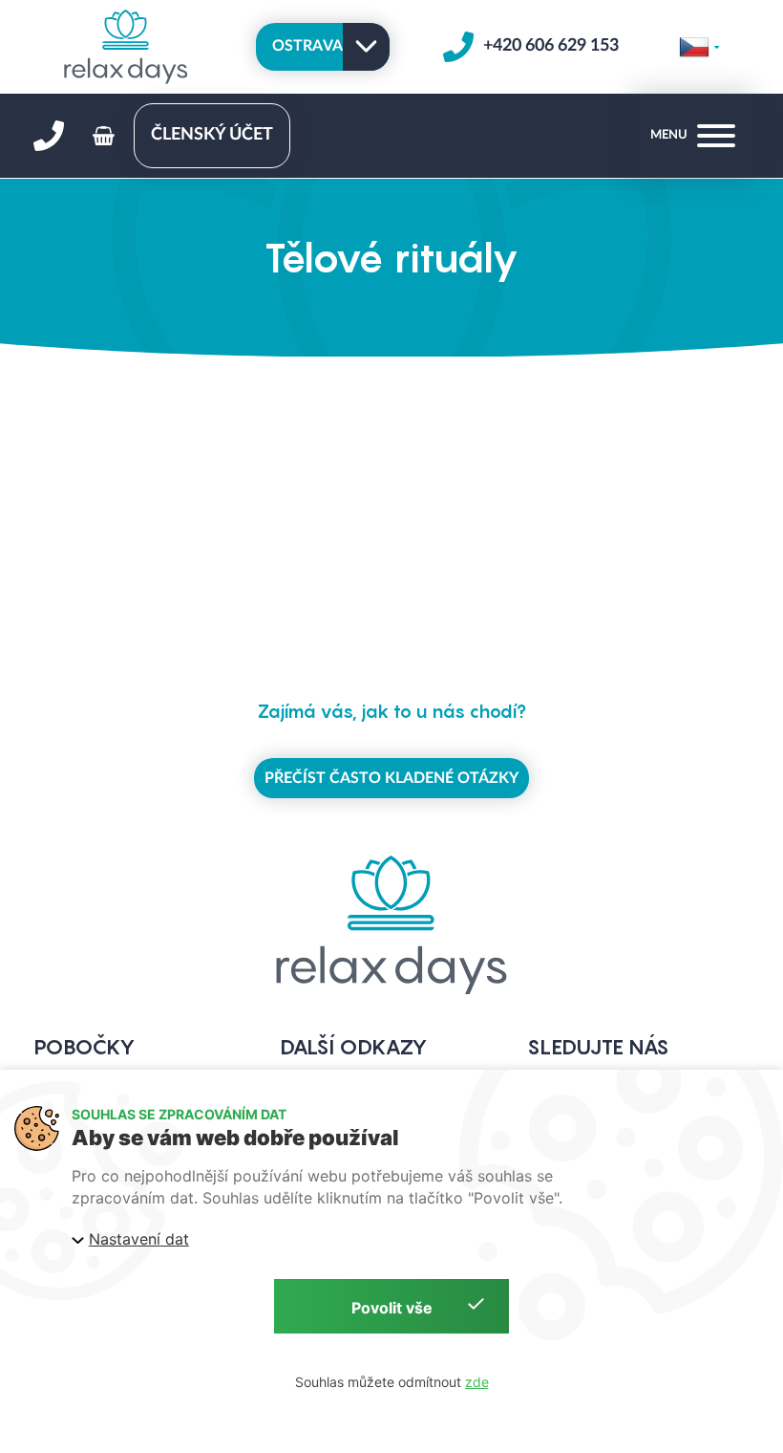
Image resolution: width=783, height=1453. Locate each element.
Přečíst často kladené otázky (391, 778)
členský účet (212, 134)
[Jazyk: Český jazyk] (699, 46)
